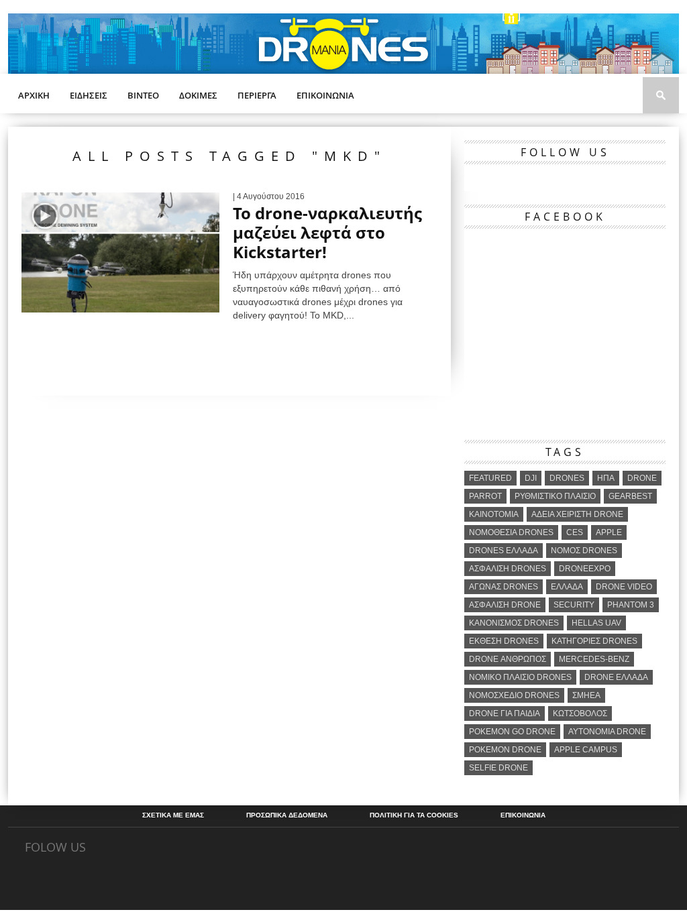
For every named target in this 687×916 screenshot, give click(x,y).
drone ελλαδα (616, 677)
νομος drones (584, 550)
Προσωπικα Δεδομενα (286, 815)
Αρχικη (34, 95)
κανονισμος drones (514, 623)
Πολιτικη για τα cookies (414, 815)
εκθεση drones (504, 641)
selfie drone (498, 767)
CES (574, 532)
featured (490, 478)
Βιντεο (143, 95)
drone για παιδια (504, 713)
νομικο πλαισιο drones (520, 677)
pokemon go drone (512, 731)
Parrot (485, 496)
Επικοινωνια (325, 95)
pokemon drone (505, 749)
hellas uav (596, 623)
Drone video (624, 586)
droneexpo (585, 568)
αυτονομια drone (607, 731)
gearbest (630, 496)
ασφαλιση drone (505, 605)
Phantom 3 (630, 605)
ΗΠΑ (606, 478)
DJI (531, 478)
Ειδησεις (88, 95)
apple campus (585, 749)
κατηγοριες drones (594, 641)
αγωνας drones (503, 586)
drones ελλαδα (503, 550)
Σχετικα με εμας (173, 815)
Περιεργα (256, 95)
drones (566, 478)
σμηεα (586, 695)
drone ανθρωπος (507, 659)
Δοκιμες (198, 95)
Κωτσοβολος (580, 713)
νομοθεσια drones (511, 532)
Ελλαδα (567, 586)
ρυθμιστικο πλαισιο (555, 496)
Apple (609, 532)
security (573, 605)
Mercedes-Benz (594, 659)
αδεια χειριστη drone (577, 514)
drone (642, 478)
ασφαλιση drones (507, 568)
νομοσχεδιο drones (514, 695)
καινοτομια (494, 514)
